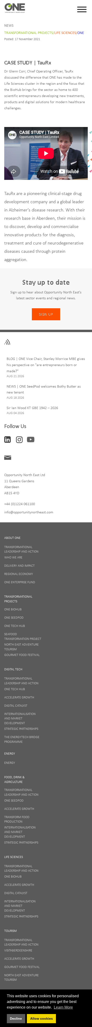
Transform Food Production (16, 819)
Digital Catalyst (15, 705)
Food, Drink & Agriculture (14, 779)
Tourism (10, 931)
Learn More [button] (63, 1007)
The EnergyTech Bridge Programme (21, 739)
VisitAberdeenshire (18, 950)
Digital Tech (13, 669)
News (8, 25)
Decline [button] (16, 1018)
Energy (9, 753)
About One (12, 538)
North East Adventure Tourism (21, 646)
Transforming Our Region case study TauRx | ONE (14, 9)
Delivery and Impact (19, 565)
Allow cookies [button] (41, 1018)
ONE (80, 32)
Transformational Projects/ (29, 32)
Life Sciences (13, 857)
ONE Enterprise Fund (19, 582)
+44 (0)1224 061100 (19, 504)
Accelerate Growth (19, 697)
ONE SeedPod (14, 617)
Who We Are (13, 557)
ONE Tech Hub (14, 626)
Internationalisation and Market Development (20, 718)
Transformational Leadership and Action (21, 549)
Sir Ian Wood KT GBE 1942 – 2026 (32, 408)
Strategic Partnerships (21, 729)
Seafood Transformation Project (22, 636)
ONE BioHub (13, 609)
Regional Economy (18, 574)
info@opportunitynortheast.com (28, 512)
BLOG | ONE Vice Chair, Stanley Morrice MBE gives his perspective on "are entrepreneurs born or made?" (46, 364)
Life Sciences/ (65, 32)
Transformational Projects (18, 599)
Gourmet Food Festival (22, 655)
